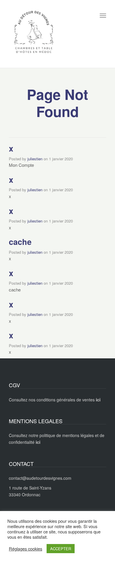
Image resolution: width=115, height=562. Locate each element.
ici (38, 442)
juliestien (34, 158)
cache (20, 241)
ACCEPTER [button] (60, 548)
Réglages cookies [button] (25, 548)
